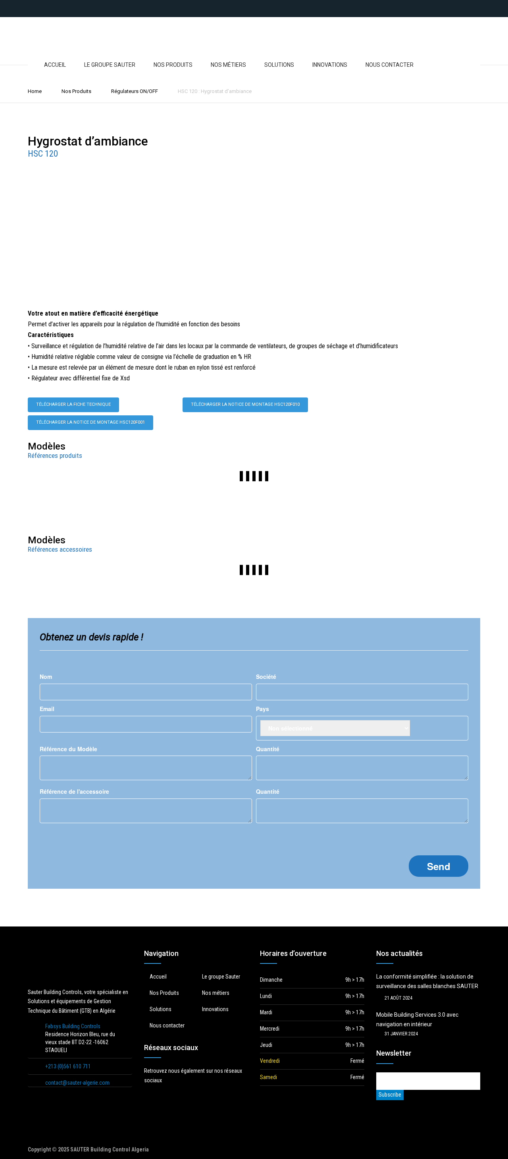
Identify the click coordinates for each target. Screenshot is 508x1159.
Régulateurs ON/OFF (134, 91)
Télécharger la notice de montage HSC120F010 (245, 404)
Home (35, 91)
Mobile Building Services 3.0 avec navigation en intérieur (417, 1019)
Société (266, 676)
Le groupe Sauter (109, 65)
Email (47, 709)
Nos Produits (173, 65)
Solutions (279, 65)
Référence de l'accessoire (74, 791)
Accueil (55, 65)
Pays (262, 709)
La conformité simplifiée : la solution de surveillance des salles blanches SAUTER (427, 981)
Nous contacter (390, 65)
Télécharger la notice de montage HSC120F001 (90, 422)
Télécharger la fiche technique (73, 404)
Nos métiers (228, 65)
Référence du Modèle (68, 749)
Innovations (329, 65)
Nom (46, 676)
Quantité (267, 749)
